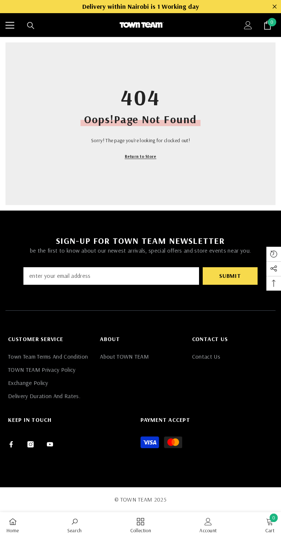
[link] (75, 525)
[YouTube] (50, 444)
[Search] (30, 25)
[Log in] (248, 25)
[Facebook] (11, 444)
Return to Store (141, 156)
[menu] (9, 25)
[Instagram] (30, 444)
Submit (230, 275)
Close (274, 7)
